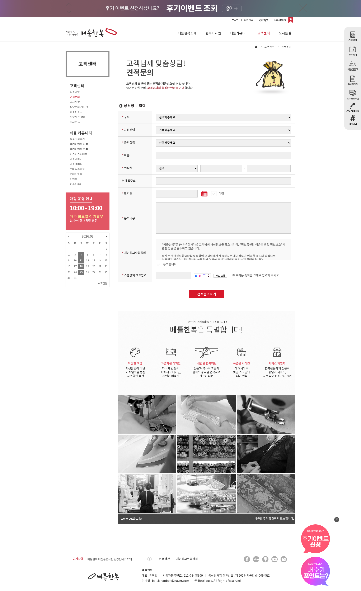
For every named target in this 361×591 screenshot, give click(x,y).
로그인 (235, 20)
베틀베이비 (76, 159)
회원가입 (248, 20)
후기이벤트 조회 (79, 149)
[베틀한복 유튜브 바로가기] (274, 559)
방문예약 (75, 91)
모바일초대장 (77, 169)
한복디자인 (213, 33)
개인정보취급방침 (187, 559)
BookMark (280, 20)
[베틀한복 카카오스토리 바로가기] (265, 559)
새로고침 (220, 275)
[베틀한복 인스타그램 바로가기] (284, 559)
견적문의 (75, 96)
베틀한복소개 (187, 33)
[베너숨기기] (303, 8)
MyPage (263, 20)
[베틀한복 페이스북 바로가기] (247, 559)
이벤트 (73, 179)
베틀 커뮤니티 (81, 133)
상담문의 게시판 (79, 106)
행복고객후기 (77, 139)
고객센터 (263, 33)
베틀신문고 (76, 111)
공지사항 (75, 101)
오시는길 (285, 33)
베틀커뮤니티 (239, 33)
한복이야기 (76, 184)
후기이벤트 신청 (79, 144)
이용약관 (164, 559)
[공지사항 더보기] (149, 559)
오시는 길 (75, 121)
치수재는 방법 (77, 116)
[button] (69, 5)
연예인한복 (76, 174)
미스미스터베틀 (78, 154)
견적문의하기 (206, 294)
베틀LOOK (76, 164)
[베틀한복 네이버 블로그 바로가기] (256, 559)
